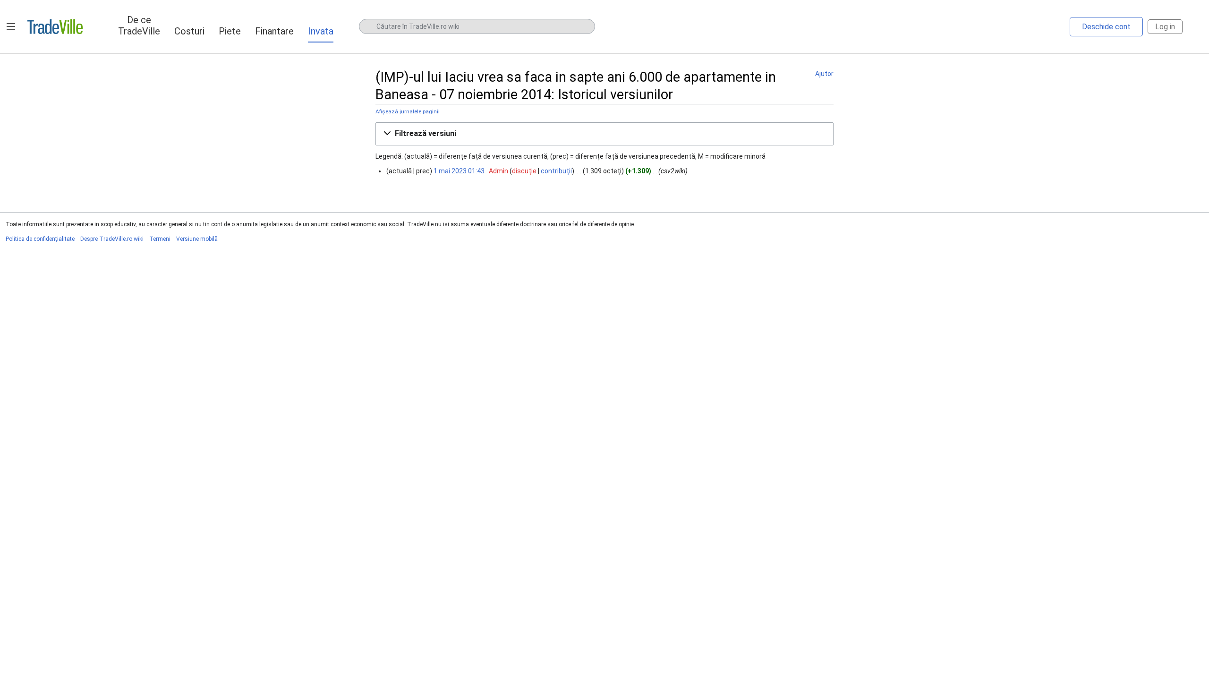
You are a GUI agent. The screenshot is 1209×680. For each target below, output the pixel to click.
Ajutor (824, 73)
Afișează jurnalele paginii (407, 111)
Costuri (189, 31)
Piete (230, 31)
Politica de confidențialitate (40, 239)
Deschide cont (1106, 26)
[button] (11, 26)
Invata (320, 31)
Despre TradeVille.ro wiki (112, 239)
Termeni (159, 239)
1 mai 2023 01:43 (459, 171)
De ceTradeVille (139, 25)
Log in (1165, 26)
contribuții (556, 171)
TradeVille (55, 26)
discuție (524, 171)
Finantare (274, 31)
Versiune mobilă (197, 239)
